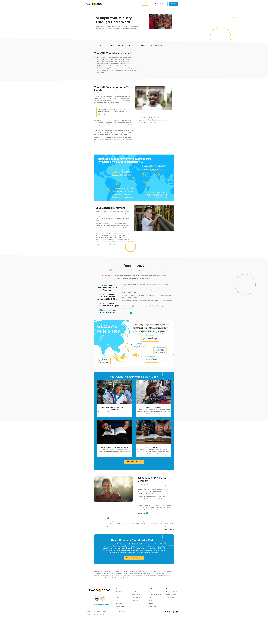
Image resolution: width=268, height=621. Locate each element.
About (109, 4)
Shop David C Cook (171, 592)
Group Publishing (171, 595)
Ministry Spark (153, 606)
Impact (145, 4)
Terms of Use (97, 611)
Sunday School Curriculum (156, 595)
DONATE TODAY (120, 592)
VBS (134, 4)
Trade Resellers (170, 597)
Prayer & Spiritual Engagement (159, 46)
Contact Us (134, 592)
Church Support (135, 595)
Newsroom (119, 603)
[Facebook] (177, 612)
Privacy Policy (89, 611)
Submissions (134, 600)
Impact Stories (111, 46)
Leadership (119, 600)
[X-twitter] (180, 612)
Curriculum (125, 4)
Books (116, 4)
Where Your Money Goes (125, 46)
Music (139, 4)
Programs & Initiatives (142, 46)
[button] (155, 4)
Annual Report (120, 606)
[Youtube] (166, 612)
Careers (118, 597)
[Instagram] (170, 612)
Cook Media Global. (103, 604)
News (151, 4)
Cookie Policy (104, 611)
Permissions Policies (136, 597)
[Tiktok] (173, 612)
